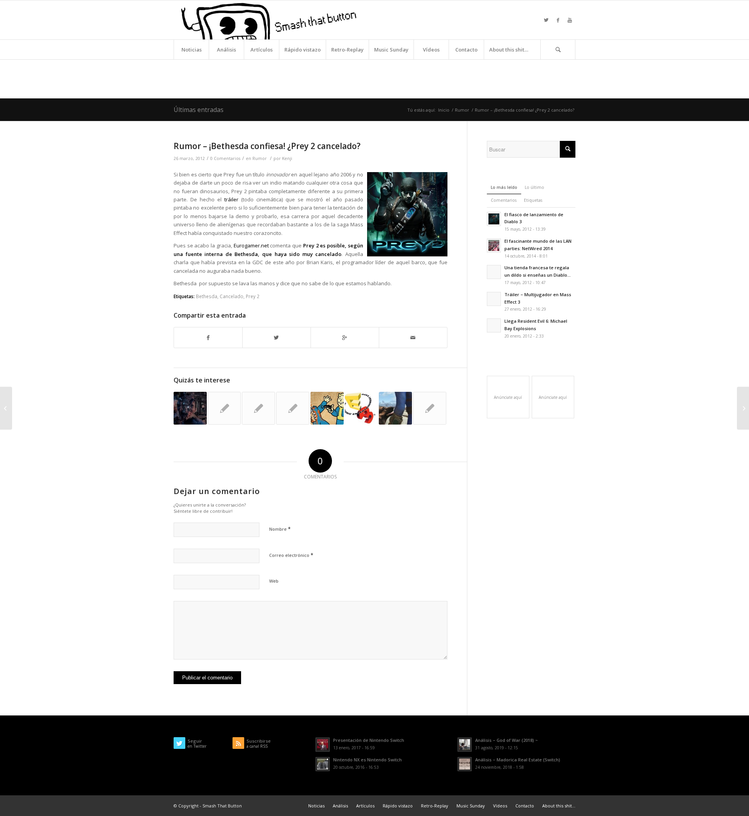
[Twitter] (546, 20)
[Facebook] (558, 20)
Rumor (462, 110)
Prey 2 (252, 296)
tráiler (231, 199)
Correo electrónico (291, 554)
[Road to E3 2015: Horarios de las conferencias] (361, 408)
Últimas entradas (199, 109)
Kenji (287, 158)
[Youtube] (569, 20)
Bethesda (206, 296)
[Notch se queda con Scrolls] (292, 408)
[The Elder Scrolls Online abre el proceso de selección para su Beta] (429, 408)
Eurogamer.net (251, 245)
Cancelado (231, 296)
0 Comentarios (225, 158)
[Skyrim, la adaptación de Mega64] (258, 408)
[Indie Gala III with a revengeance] (6, 408)
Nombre (280, 528)
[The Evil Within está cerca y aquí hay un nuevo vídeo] (190, 408)
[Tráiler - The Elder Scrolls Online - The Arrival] (224, 408)
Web (274, 581)
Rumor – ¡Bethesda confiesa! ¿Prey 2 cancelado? (267, 145)
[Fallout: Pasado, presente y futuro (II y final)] (327, 408)
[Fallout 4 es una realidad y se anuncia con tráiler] (395, 408)
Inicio (443, 110)
